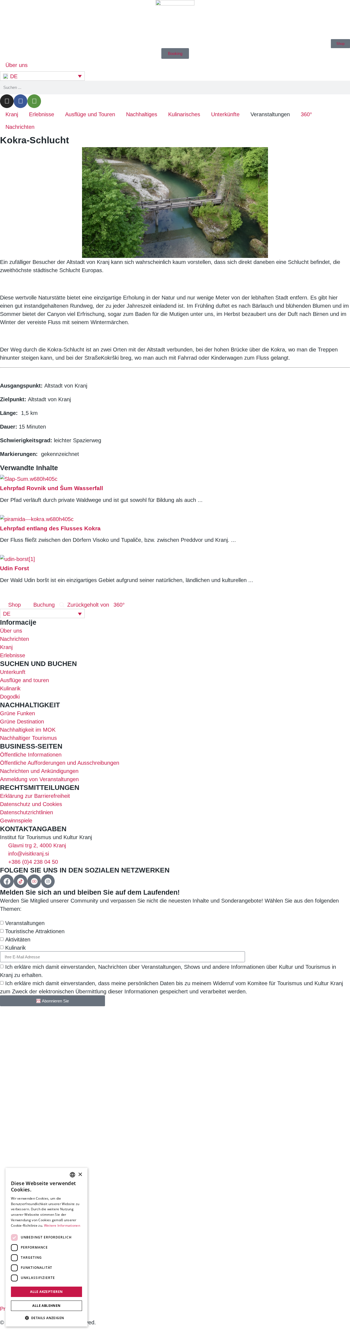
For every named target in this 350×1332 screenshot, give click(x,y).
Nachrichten (19, 127)
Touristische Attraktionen (35, 931)
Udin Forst (14, 568)
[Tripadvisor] (34, 101)
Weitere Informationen (62, 1225)
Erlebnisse (41, 114)
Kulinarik (15, 948)
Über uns (16, 65)
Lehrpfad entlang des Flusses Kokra (50, 528)
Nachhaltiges (141, 114)
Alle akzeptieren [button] (46, 1291)
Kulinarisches (184, 114)
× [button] (80, 1175)
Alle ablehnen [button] (46, 1305)
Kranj (11, 114)
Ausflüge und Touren (90, 114)
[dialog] (46, 1247)
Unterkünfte (225, 114)
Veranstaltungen (25, 923)
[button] (46, 1317)
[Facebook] (20, 101)
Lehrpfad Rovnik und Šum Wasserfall (51, 488)
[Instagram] (7, 101)
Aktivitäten (17, 940)
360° (306, 114)
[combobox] (72, 1174)
